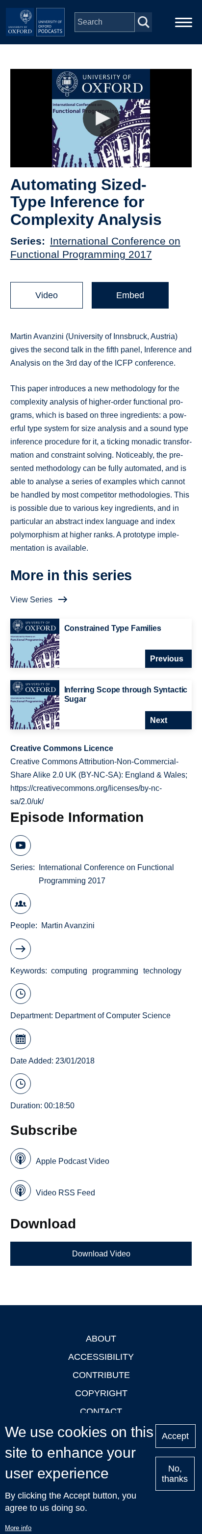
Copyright (101, 1393)
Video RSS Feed (65, 1193)
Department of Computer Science (113, 1015)
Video (46, 295)
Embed (130, 295)
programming (115, 971)
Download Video (101, 1254)
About (101, 1339)
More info (18, 1528)
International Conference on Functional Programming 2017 (106, 874)
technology (162, 971)
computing (69, 971)
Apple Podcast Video (72, 1161)
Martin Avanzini (68, 925)
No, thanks (175, 1474)
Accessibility (101, 1357)
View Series (31, 599)
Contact (101, 1411)
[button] (101, 118)
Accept (175, 1436)
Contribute (101, 1375)
